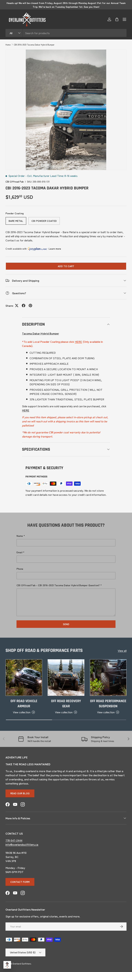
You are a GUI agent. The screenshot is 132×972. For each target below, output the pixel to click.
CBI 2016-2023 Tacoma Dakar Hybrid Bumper (34, 44)
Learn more (55, 248)
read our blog (20, 793)
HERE (78, 341)
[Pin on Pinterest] (30, 305)
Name (19, 535)
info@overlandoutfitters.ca (22, 844)
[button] (117, 19)
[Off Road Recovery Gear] (66, 677)
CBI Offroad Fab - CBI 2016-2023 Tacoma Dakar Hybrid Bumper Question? (58, 585)
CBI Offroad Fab (15, 181)
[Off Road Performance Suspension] (108, 677)
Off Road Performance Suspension (108, 703)
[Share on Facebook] (23, 305)
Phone (19, 568)
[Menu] (124, 19)
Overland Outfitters (21, 963)
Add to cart (66, 266)
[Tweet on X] (16, 305)
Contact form (20, 881)
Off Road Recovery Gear (66, 703)
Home (8, 44)
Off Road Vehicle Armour (23, 703)
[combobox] (66, 33)
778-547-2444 (14, 840)
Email (19, 552)
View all (122, 650)
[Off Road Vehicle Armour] (24, 677)
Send (66, 624)
